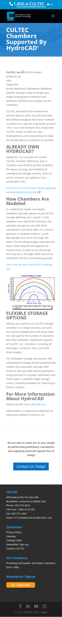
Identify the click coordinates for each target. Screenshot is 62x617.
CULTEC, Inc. (31, 612)
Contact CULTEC (15, 548)
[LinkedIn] (28, 606)
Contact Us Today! (31, 466)
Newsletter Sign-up (17, 544)
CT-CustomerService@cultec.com (33, 517)
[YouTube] (36, 606)
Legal (44, 612)
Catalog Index (14, 540)
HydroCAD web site (34, 404)
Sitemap (11, 536)
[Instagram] (44, 606)
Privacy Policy (14, 532)
